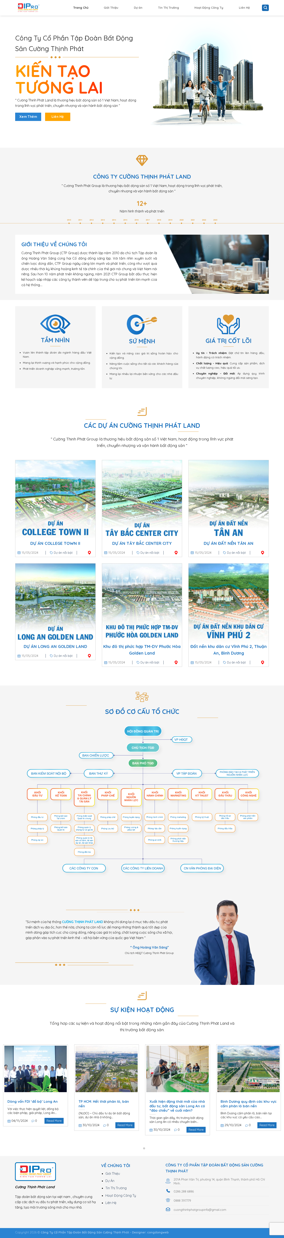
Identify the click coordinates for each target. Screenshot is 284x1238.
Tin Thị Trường (168, 8)
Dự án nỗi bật (63, 553)
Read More (54, 1121)
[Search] (265, 8)
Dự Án (109, 1181)
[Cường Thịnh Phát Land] (36, 7)
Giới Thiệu (111, 8)
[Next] (273, 1082)
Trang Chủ (80, 8)
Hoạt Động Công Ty (208, 8)
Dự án (138, 8)
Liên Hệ (244, 8)
